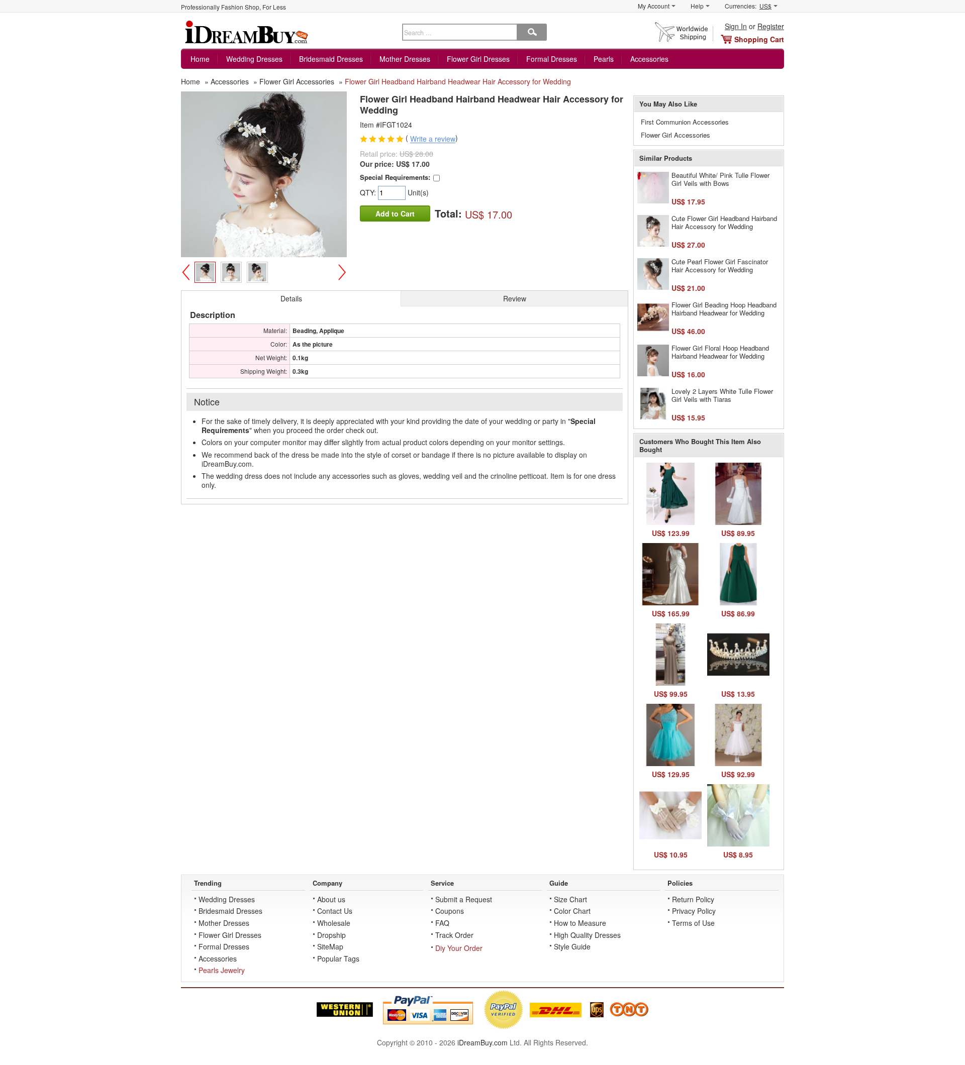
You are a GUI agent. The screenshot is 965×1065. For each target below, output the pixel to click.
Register (770, 26)
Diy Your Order (458, 948)
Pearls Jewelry (222, 970)
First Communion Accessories (685, 122)
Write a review (432, 139)
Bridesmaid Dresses (331, 59)
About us (331, 899)
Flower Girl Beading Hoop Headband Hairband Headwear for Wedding (724, 308)
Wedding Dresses (254, 59)
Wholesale (333, 923)
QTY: (369, 192)
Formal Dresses (551, 59)
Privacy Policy (694, 911)
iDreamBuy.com (482, 1042)
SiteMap (330, 946)
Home (200, 59)
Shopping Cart (759, 39)
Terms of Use (693, 923)
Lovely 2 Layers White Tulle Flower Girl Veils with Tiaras (722, 395)
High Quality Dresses (587, 935)
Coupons (449, 911)
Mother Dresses (404, 59)
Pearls (604, 59)
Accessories (649, 59)
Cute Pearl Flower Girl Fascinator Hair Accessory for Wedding (719, 265)
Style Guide (572, 946)
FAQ (442, 923)
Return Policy (693, 899)
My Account (653, 6)
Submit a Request (463, 899)
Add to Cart (395, 213)
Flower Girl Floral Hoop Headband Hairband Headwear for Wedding (720, 352)
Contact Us (334, 911)
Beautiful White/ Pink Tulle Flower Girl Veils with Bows (720, 179)
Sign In (736, 26)
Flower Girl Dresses (478, 59)
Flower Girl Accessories (675, 135)
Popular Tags (338, 958)
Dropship (331, 935)
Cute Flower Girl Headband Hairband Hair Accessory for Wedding (724, 222)
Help (697, 6)
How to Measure (580, 923)
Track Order (454, 935)
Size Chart (570, 899)
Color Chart (572, 911)
